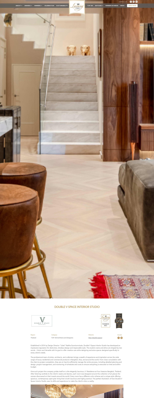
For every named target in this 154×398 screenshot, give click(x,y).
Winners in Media (111, 5)
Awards (28, 5)
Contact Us (123, 1)
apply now (132, 5)
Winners (37, 5)
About (18, 5)
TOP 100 (90, 5)
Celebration (49, 5)
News (122, 5)
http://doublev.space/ (95, 338)
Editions (98, 5)
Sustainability (62, 5)
